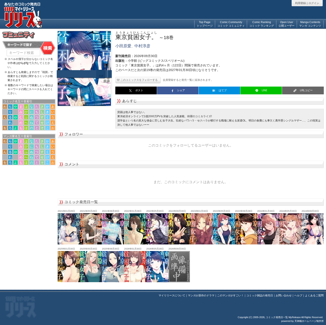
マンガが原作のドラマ (201, 295)
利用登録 (300, 3)
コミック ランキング (261, 24)
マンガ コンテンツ (310, 24)
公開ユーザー (287, 24)
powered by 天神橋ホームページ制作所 (302, 321)
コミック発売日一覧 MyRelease (283, 317)
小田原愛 (123, 46)
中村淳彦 (142, 46)
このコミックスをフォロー (136, 79)
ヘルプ (298, 295)
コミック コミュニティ (231, 24)
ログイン (313, 3)
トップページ (205, 24)
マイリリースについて (172, 295)
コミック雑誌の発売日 (259, 295)
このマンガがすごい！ (230, 295)
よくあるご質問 (314, 295)
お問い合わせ (284, 295)
